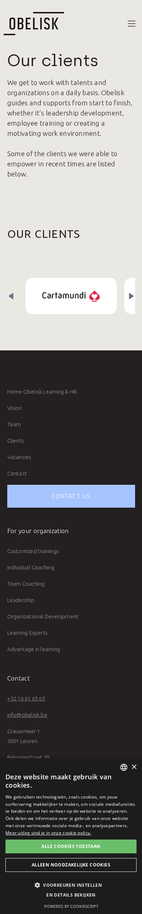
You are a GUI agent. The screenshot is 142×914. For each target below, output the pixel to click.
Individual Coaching (30, 567)
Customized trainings (33, 551)
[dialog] (71, 836)
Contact (17, 473)
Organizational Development (43, 616)
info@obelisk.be (27, 715)
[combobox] (123, 767)
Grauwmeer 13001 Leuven (23, 736)
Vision (14, 408)
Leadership (20, 600)
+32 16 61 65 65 (26, 698)
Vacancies (19, 457)
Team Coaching (26, 584)
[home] (32, 23)
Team (14, 424)
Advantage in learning (33, 649)
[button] (131, 23)
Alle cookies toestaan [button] (71, 846)
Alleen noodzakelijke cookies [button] (71, 865)
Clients (15, 441)
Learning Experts (27, 633)
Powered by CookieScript (71, 906)
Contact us (71, 496)
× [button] (134, 767)
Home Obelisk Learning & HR (42, 392)
